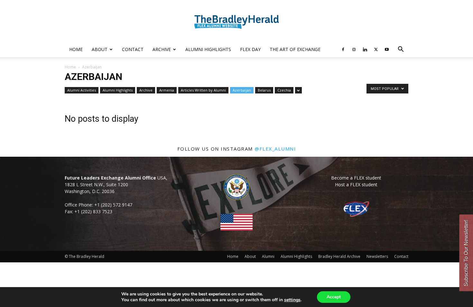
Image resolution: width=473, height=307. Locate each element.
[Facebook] (343, 49)
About (99, 49)
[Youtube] (387, 49)
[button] (400, 50)
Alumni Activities (81, 90)
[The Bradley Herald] (236, 21)
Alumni (268, 256)
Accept (334, 297)
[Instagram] (354, 49)
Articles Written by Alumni (203, 90)
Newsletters (377, 256)
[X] (376, 49)
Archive (162, 49)
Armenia (166, 90)
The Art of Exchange (295, 49)
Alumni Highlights (208, 49)
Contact (133, 49)
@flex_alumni (275, 148)
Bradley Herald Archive (339, 256)
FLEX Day (250, 49)
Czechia (284, 90)
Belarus (264, 90)
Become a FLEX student (356, 178)
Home (76, 49)
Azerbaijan (242, 90)
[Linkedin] (365, 49)
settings (292, 300)
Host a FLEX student (356, 184)
